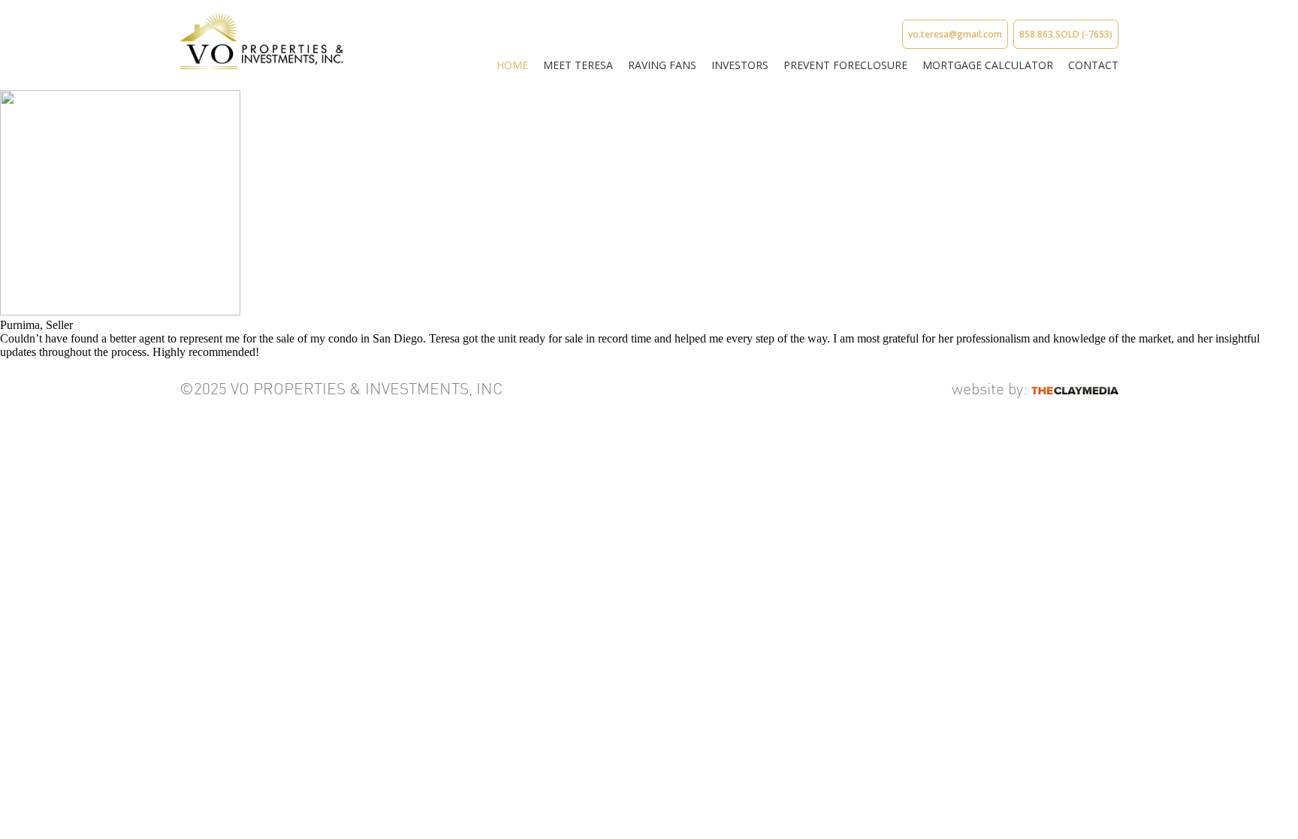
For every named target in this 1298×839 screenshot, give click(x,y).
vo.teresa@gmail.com (955, 34)
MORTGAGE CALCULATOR (987, 65)
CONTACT (1093, 65)
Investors (739, 65)
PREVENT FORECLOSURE (845, 65)
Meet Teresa (578, 65)
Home (512, 65)
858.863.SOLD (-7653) (1065, 34)
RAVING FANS (662, 65)
